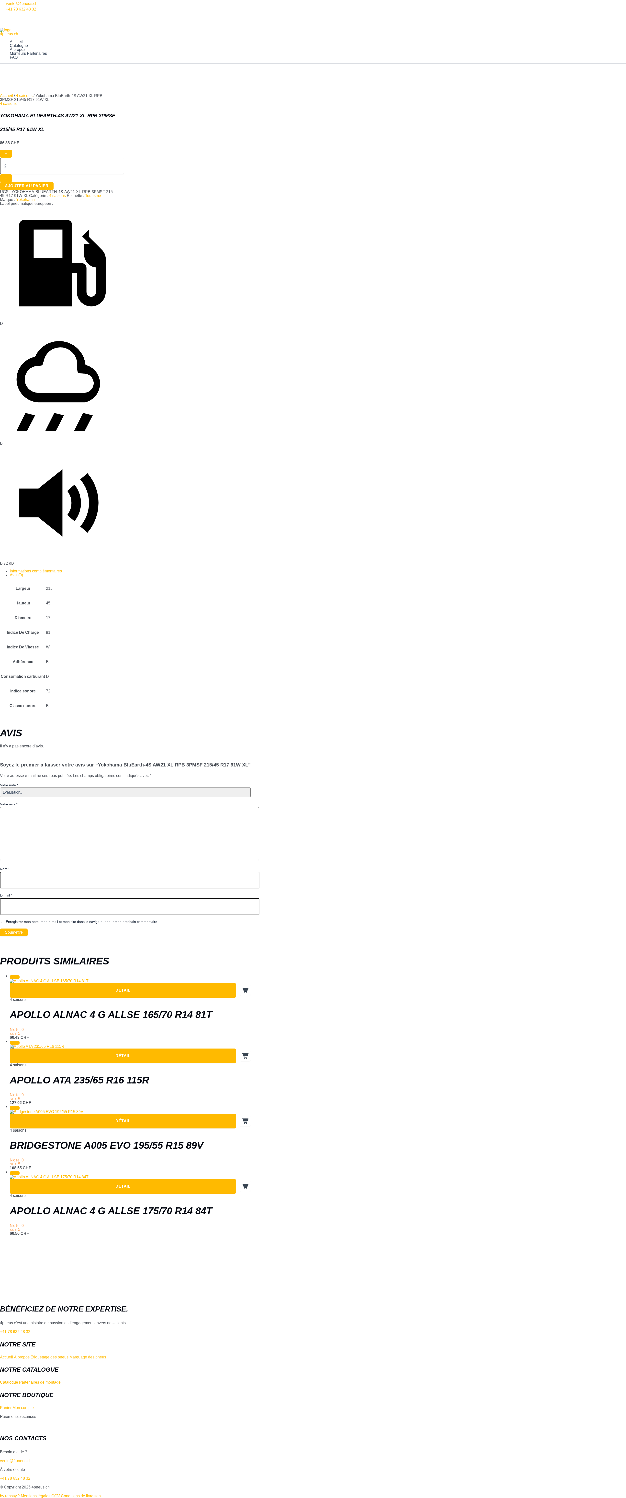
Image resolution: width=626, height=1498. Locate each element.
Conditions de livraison (81, 1496)
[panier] (2, 26)
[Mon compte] (2, 20)
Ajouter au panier (27, 186)
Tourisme (93, 196)
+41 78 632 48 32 (21, 9)
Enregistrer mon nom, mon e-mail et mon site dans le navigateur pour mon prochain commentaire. (82, 922)
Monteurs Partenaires (28, 53)
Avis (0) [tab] (16, 575)
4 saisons (24, 96)
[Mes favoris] (2, 15)
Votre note (9, 785)
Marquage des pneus (87, 1357)
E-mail (6, 895)
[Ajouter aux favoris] (15, 977)
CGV (55, 1496)
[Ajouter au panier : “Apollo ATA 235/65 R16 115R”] (245, 1055)
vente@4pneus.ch (21, 3)
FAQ (14, 57)
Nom (5, 869)
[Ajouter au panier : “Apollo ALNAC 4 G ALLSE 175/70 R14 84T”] (245, 1186)
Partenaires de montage (40, 1382)
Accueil (16, 42)
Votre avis (8, 804)
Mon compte (23, 1408)
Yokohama (25, 199)
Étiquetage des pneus (49, 1357)
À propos (17, 50)
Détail (122, 990)
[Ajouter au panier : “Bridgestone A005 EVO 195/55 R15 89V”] (245, 1121)
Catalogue (19, 46)
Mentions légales (35, 1496)
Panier (5, 1408)
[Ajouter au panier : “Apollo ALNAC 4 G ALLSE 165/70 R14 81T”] (245, 990)
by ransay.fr (10, 1496)
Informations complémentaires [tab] (36, 571)
